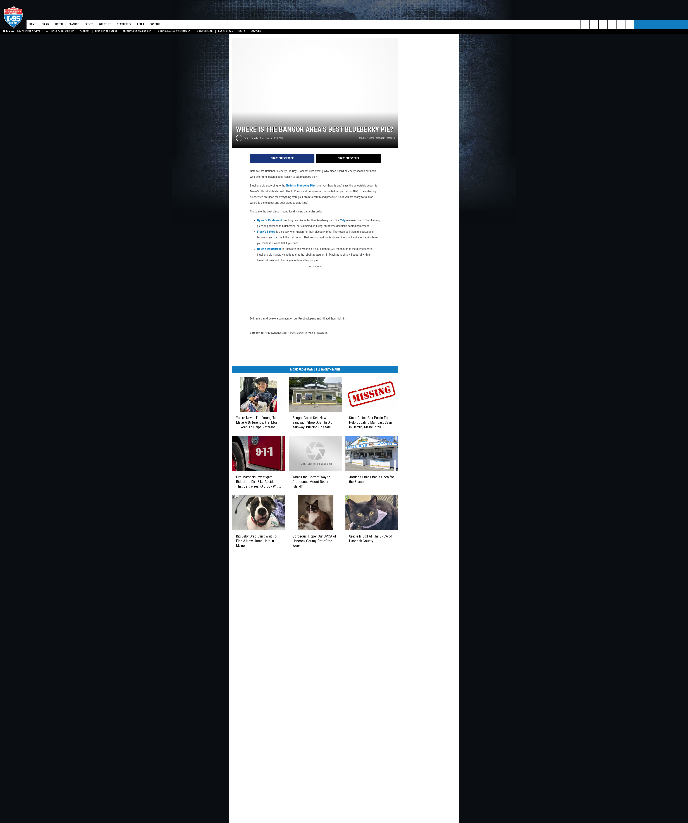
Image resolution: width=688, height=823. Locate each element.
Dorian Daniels (251, 138)
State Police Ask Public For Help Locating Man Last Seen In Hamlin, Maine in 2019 (370, 422)
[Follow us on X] (621, 24)
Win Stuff (105, 24)
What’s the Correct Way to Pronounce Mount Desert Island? (311, 481)
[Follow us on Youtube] (629, 24)
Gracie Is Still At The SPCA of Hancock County (370, 538)
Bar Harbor (289, 332)
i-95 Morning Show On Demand (173, 31)
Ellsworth (302, 332)
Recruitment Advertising (137, 31)
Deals (241, 31)
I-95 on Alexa (225, 31)
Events (89, 24)
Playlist (74, 24)
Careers (85, 31)
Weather (256, 31)
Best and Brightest (106, 31)
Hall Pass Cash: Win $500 (60, 31)
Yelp (343, 220)
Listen (59, 24)
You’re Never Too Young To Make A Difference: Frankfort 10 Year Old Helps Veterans (257, 422)
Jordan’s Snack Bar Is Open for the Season (371, 479)
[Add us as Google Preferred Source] (594, 24)
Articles (269, 332)
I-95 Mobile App (204, 31)
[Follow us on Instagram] (612, 24)
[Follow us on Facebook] (603, 24)
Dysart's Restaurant (269, 220)
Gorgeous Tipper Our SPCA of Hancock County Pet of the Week (314, 541)
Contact (155, 24)
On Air (45, 24)
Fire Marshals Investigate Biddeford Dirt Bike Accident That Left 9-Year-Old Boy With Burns (257, 482)
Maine (311, 332)
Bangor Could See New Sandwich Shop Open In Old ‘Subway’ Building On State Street (312, 422)
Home (32, 24)
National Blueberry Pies (301, 185)
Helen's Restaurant (269, 249)
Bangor (278, 332)
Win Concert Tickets (28, 31)
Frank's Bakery (266, 231)
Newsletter (124, 24)
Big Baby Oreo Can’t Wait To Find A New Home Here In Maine (256, 541)
